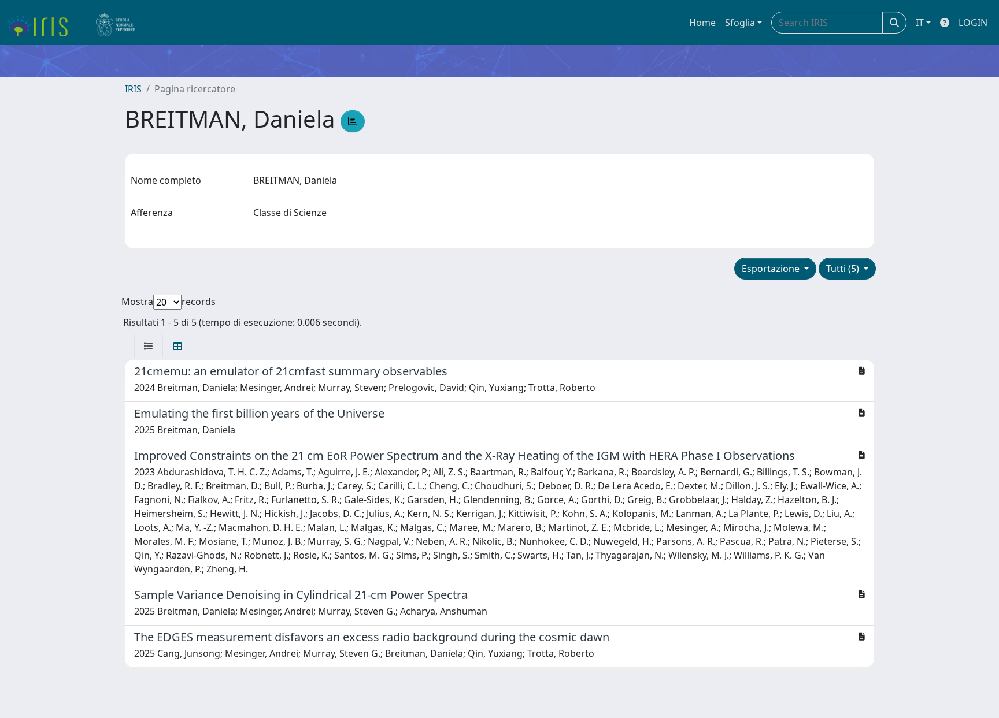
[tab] (148, 346)
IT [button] (920, 22)
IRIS (133, 89)
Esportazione (772, 268)
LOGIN (973, 22)
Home (702, 22)
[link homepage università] (116, 22)
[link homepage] (42, 22)
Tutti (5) (843, 268)
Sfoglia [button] (740, 22)
